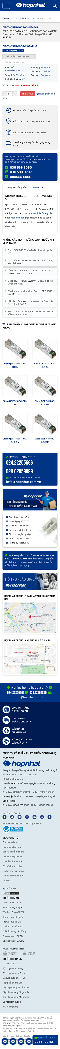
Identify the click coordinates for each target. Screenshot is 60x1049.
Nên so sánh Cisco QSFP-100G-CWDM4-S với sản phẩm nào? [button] (29, 313)
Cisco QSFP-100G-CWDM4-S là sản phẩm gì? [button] (29, 252)
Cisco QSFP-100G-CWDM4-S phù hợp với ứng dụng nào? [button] (29, 282)
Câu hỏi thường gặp (12, 866)
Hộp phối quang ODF (12, 982)
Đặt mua (29, 93)
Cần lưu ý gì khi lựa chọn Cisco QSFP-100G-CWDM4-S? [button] (29, 292)
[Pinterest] (43, 816)
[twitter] (13, 816)
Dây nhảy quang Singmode (15, 992)
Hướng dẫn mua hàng (13, 871)
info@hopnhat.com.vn (23, 481)
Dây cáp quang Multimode (15, 987)
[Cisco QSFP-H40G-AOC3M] (45, 386)
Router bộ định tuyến (12, 917)
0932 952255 (47, 792)
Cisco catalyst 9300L (13, 941)
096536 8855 (20, 176)
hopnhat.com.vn (21, 774)
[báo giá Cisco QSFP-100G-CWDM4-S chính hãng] (30, 581)
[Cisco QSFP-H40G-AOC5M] (45, 424)
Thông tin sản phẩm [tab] (16, 187)
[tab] (30, 251)
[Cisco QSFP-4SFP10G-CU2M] (15, 349)
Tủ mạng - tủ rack (11, 963)
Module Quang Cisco (43, 213)
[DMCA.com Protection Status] (10, 893)
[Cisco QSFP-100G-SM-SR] (15, 386)
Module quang (18, 217)
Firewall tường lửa (11, 922)
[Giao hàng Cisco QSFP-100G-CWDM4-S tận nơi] (30, 499)
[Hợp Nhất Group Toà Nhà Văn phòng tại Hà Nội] (30, 617)
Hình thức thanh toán (12, 861)
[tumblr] (51, 816)
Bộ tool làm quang (11, 1002)
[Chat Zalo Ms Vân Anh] (13, 1044)
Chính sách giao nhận (12, 856)
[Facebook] (6, 816)
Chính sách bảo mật (12, 847)
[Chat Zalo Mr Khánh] (29, 1044)
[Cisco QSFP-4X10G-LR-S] (45, 349)
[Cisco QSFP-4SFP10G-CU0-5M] (15, 424)
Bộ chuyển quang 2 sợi (13, 973)
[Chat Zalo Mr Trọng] (21, 1044)
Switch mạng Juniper (12, 907)
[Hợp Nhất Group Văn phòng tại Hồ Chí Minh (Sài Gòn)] (30, 658)
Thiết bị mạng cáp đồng (14, 931)
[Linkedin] (36, 816)
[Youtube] (21, 816)
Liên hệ (6, 880)
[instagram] (28, 816)
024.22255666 (19, 462)
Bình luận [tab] (38, 187)
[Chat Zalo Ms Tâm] (5, 1044)
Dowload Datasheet (12, 875)
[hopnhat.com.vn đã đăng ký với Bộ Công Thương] (12, 829)
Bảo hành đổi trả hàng (13, 851)
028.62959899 (19, 471)
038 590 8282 (21, 171)
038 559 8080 (21, 167)
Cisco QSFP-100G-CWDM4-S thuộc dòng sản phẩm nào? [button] (29, 262)
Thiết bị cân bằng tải (12, 926)
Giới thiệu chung (10, 842)
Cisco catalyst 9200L (13, 936)
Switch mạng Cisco (11, 902)
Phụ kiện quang (10, 1006)
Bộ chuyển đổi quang (12, 968)
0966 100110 (46, 805)
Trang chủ (8, 18)
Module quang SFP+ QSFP (15, 978)
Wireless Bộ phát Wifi (13, 912)
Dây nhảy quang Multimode (16, 997)
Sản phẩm (25, 18)
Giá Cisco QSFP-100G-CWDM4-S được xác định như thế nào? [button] (29, 303)
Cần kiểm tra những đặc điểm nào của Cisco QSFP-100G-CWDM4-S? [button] (29, 272)
